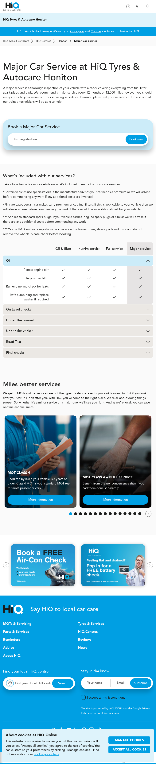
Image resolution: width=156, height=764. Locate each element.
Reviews (84, 640)
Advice (8, 648)
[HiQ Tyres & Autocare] (12, 6)
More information (40, 499)
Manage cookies (129, 740)
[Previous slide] (6, 565)
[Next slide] (148, 514)
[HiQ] (16, 609)
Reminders (11, 640)
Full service (114, 249)
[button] (70, 513)
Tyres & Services (91, 624)
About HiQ (11, 656)
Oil (8, 260)
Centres (43, 41)
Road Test (13, 342)
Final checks (15, 352)
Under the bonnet (20, 320)
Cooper (96, 31)
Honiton (62, 41)
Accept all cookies (129, 749)
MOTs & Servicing (17, 624)
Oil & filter (63, 249)
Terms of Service (102, 713)
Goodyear (77, 31)
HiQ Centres (88, 632)
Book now (136, 139)
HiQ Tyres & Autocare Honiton (25, 19)
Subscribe (141, 683)
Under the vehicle (19, 331)
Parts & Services (16, 632)
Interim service (89, 249)
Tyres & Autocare (16, 41)
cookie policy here (46, 754)
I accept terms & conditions (106, 697)
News (82, 648)
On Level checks (18, 309)
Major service (140, 249)
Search (63, 683)
